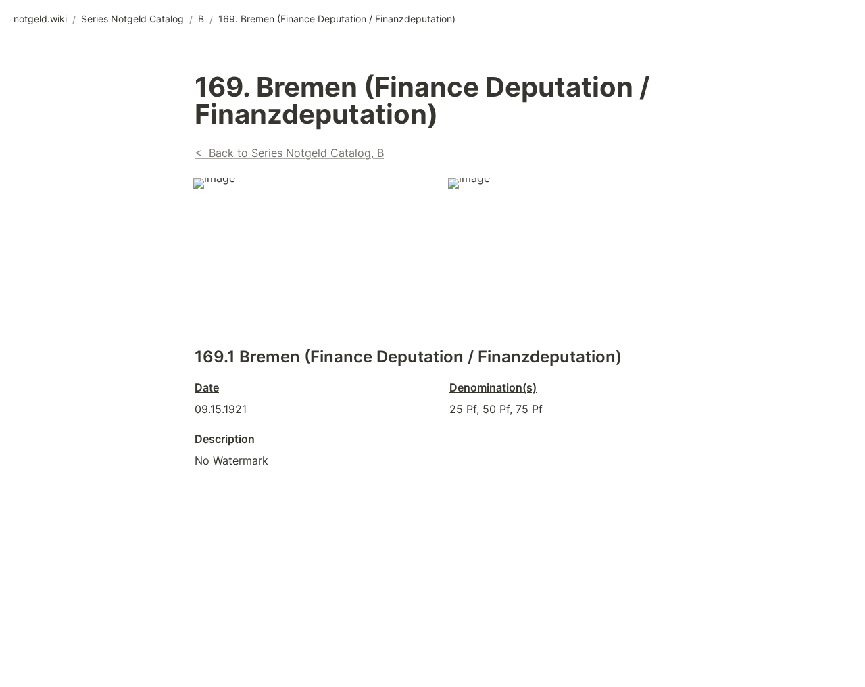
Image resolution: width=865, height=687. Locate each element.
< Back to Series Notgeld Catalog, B (289, 153)
